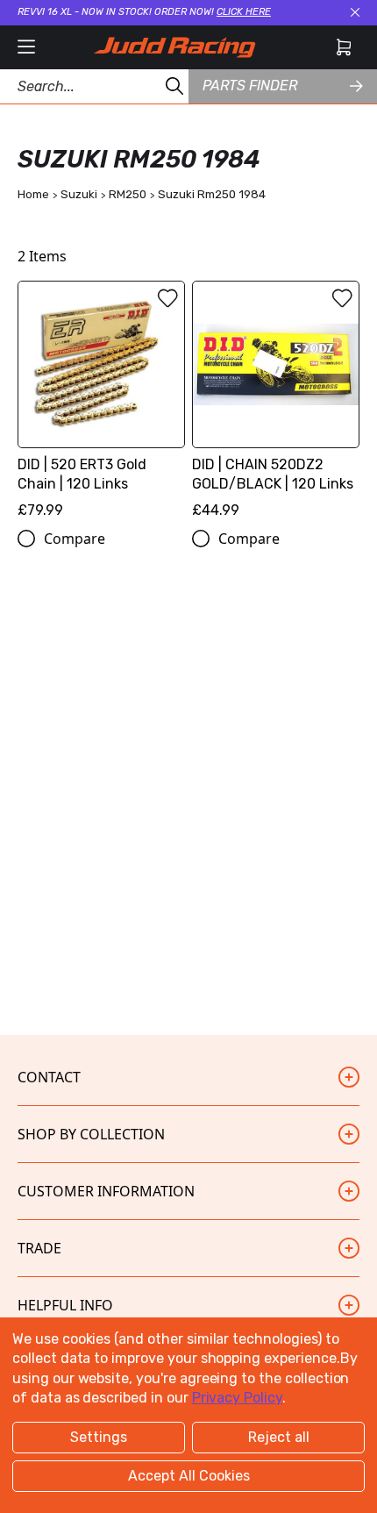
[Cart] (343, 47)
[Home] (174, 47)
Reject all (278, 1437)
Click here (244, 12)
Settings (98, 1437)
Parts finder (250, 85)
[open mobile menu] (26, 47)
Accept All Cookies (189, 1475)
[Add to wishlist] (167, 298)
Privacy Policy (237, 1397)
